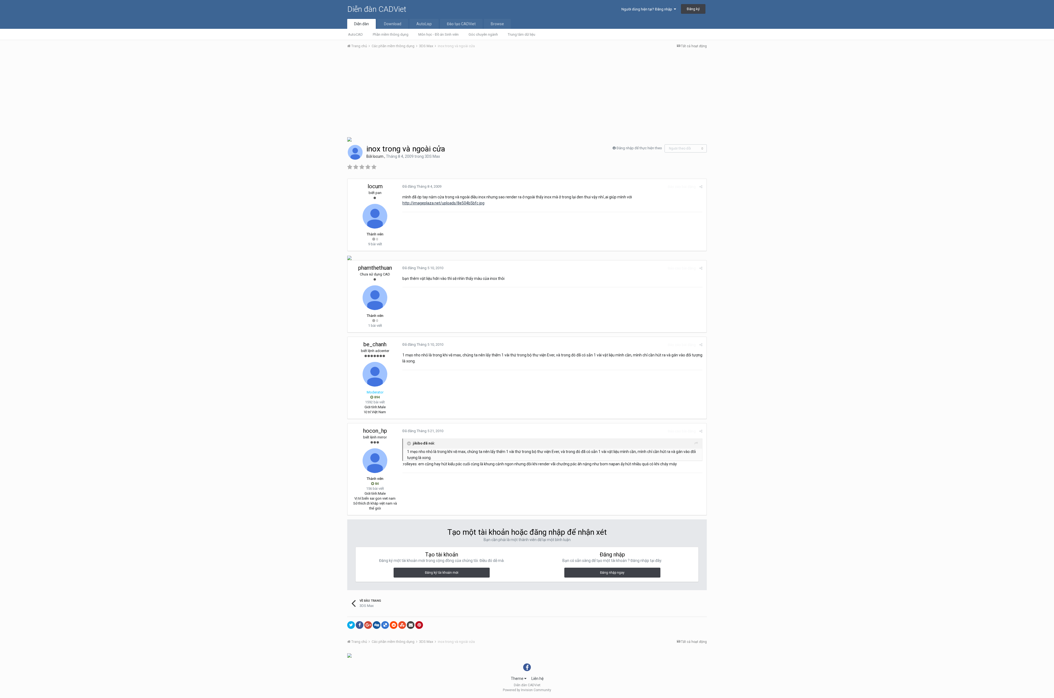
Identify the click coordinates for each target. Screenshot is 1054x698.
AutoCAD (355, 34)
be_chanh (374, 344)
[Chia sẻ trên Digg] (376, 625)
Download (392, 24)
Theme (517, 678)
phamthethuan (375, 267)
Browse (497, 24)
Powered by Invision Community (527, 690)
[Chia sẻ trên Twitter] (351, 625)
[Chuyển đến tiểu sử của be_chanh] (375, 374)
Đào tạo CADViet (461, 24)
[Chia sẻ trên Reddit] (393, 625)
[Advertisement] (527, 94)
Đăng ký (693, 9)
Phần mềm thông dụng (390, 34)
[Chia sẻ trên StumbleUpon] (402, 625)
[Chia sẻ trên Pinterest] (419, 625)
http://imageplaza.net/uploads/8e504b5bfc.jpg (443, 203)
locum (378, 156)
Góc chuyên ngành (483, 34)
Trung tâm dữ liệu (521, 34)
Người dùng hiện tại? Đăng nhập (647, 9)
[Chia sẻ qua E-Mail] (410, 625)
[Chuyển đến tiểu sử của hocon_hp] (375, 460)
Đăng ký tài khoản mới (441, 573)
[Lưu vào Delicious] (385, 625)
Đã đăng (421, 186)
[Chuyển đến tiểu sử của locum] (355, 152)
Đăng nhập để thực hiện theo (639, 148)
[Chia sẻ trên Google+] (368, 625)
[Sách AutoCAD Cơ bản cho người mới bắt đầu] (349, 139)
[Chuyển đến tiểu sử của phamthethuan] (375, 297)
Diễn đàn (361, 24)
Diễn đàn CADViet (376, 9)
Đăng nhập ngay (612, 573)
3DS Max (432, 156)
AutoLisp (424, 24)
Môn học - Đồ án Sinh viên (438, 34)
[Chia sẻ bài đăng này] (700, 187)
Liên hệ (537, 678)
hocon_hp (375, 430)
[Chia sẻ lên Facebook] (359, 625)
